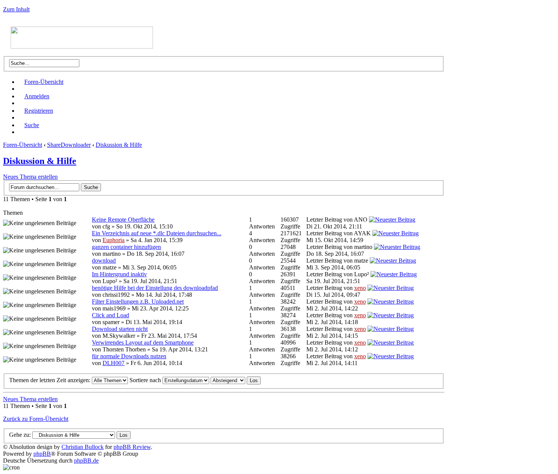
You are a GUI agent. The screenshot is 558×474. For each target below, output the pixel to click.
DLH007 (113, 363)
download (104, 260)
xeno (360, 288)
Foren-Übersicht (43, 82)
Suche (31, 125)
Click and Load (110, 315)
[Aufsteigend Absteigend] (236, 380)
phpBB (42, 453)
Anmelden (36, 96)
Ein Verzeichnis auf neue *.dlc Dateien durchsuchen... (156, 233)
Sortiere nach (145, 380)
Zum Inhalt (16, 9)
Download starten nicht (120, 329)
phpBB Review (132, 447)
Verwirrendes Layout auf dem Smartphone (143, 342)
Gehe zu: (20, 434)
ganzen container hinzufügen (126, 247)
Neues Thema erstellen (30, 176)
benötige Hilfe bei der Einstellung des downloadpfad (155, 288)
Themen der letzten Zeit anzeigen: (50, 380)
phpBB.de (86, 460)
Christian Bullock (82, 447)
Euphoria (113, 240)
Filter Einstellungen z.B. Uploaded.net (138, 301)
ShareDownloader (69, 145)
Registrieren (38, 110)
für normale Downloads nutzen (129, 356)
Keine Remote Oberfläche (123, 219)
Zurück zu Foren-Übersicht (35, 419)
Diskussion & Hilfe (119, 145)
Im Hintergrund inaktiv (119, 274)
